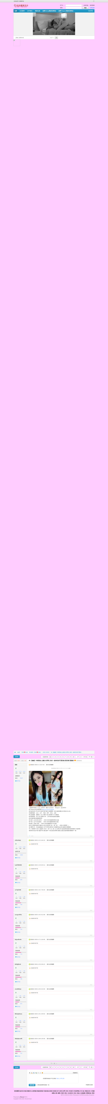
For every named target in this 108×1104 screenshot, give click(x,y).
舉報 (91, 836)
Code (40, 1073)
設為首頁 (16, 1)
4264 (20, 847)
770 (24, 946)
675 (24, 995)
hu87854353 (18, 865)
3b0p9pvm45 (18, 1038)
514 (20, 946)
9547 (24, 771)
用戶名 (61, 5)
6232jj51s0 (18, 964)
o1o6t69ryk (18, 989)
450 (20, 995)
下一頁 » (54, 1063)
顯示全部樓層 (49, 764)
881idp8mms (18, 1014)
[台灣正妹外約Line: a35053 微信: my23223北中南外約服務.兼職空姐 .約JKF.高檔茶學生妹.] (21, 7)
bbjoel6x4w (18, 939)
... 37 (77, 757)
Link (36, 1073)
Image (34, 1073)
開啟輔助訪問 (92, 1)
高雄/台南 (37, 11)
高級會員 (17, 876)
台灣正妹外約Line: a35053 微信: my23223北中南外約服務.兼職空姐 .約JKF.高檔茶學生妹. (15, 752)
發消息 (18, 781)
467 (20, 871)
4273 (20, 771)
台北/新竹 (22, 11)
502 (20, 921)
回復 (32, 836)
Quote (38, 1073)
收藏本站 (21, 1)
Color (32, 1073)
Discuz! (22, 1097)
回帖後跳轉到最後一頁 (43, 1085)
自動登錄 (86, 5)
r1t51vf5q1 (18, 840)
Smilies (42, 1073)
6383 (24, 847)
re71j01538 (18, 890)
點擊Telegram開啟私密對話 (66, 11)
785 (24, 971)
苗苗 (16, 764)
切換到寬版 (93, 1)
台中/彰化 (29, 11)
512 (20, 896)
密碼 (61, 7)
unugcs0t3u (18, 914)
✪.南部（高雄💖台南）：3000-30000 (39, 752)
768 (24, 896)
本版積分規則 (89, 1084)
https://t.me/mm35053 (48, 809)
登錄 (57, 1078)
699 (24, 871)
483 (20, 1020)
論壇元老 (17, 851)
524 (20, 971)
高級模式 (75, 1072)
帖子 (51, 37)
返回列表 (45, 757)
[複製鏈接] (79, 760)
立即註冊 (92, 7)
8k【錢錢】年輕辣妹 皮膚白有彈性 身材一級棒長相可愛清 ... (67, 752)
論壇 (16, 11)
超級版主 (17, 776)
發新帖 (16, 756)
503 (20, 1045)
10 (73, 757)
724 (24, 1020)
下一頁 (90, 757)
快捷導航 (90, 11)
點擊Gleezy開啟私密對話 (49, 11)
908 (16, 771)
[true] (56, 37)
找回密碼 (92, 5)
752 (24, 921)
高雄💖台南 (25, 752)
